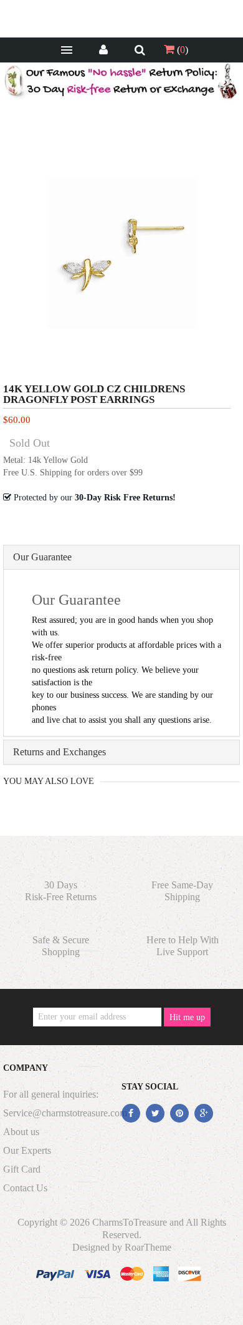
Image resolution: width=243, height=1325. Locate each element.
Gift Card (21, 1169)
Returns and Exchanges (59, 752)
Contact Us (25, 1188)
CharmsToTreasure (129, 1222)
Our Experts (27, 1150)
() (181, 49)
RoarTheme (148, 1247)
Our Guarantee (42, 557)
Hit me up (187, 1017)
